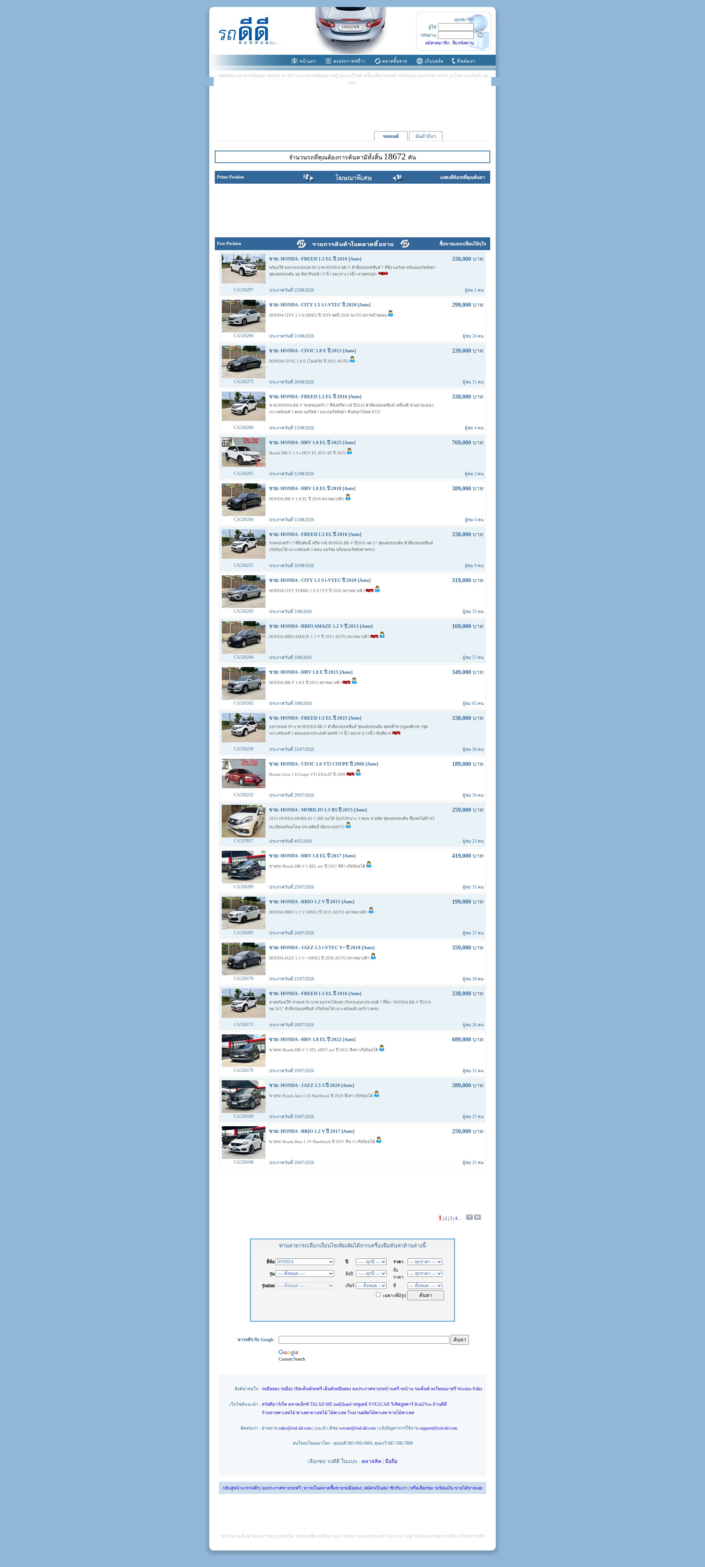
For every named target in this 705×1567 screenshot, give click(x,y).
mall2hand (342, 1404)
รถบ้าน (406, 1388)
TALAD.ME (321, 1404)
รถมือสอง (270, 1388)
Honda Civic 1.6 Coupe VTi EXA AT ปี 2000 (308, 774)
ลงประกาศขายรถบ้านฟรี (375, 1388)
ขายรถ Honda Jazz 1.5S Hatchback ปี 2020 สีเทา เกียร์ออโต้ (321, 1096)
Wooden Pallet (469, 1388)
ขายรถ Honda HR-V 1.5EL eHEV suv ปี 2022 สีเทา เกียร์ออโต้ (324, 1050)
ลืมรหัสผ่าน (463, 43)
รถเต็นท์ (422, 1388)
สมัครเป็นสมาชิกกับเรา (386, 1488)
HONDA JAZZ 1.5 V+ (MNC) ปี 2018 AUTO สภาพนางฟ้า (319, 958)
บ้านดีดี (440, 1404)
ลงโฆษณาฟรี (443, 1388)
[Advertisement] (352, 108)
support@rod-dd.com (438, 1428)
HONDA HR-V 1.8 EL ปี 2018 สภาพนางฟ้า (307, 499)
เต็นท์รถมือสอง (337, 1388)
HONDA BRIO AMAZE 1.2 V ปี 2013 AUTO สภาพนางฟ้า (319, 636)
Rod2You (423, 1404)
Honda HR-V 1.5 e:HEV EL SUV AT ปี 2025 (308, 453)
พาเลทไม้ (319, 1412)
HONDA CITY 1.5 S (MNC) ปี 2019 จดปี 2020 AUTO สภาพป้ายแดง (328, 315)
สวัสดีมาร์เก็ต (274, 1404)
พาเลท (302, 1412)
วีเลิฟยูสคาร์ (402, 1404)
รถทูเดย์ (359, 1404)
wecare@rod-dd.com (357, 1428)
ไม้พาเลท (337, 1412)
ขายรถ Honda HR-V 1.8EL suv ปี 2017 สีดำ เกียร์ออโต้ (317, 866)
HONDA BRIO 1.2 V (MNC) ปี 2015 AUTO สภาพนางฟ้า (318, 912)
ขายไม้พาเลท (401, 1412)
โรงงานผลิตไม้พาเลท (367, 1412)
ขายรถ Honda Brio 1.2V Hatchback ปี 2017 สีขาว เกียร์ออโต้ (322, 1141)
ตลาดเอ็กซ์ (298, 1404)
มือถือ (391, 1461)
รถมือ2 (287, 1388)
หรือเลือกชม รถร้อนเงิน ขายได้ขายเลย (446, 1488)
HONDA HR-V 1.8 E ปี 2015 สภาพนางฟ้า (306, 682)
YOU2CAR (379, 1404)
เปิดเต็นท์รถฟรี (308, 1388)
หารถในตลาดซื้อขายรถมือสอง (332, 1488)
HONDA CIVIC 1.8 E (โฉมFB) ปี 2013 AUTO (309, 361)
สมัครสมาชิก (437, 43)
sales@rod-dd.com (295, 1428)
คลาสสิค (371, 1461)
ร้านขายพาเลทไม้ (278, 1412)
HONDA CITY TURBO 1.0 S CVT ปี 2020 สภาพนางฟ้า (317, 590)
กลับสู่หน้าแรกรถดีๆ (241, 1488)
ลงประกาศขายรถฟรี (281, 1488)
